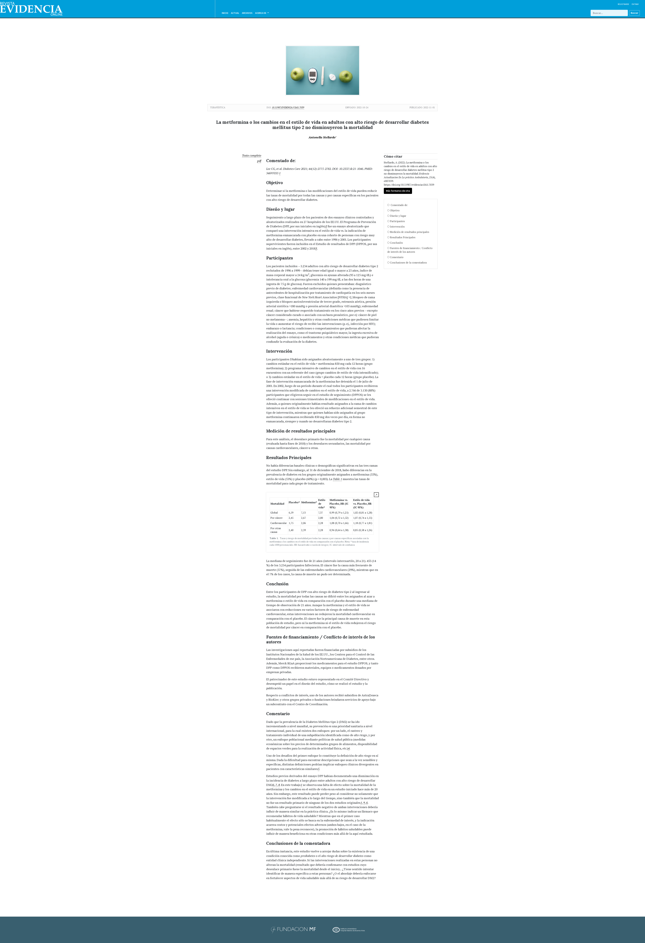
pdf (259, 161)
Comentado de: (399, 205)
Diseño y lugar (398, 215)
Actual (235, 12)
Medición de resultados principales (409, 232)
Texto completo (251, 155)
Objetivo (395, 210)
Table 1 (337, 479)
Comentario (396, 257)
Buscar (634, 12)
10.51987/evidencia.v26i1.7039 (288, 107)
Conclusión (396, 242)
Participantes (397, 221)
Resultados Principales (402, 237)
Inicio (225, 12)
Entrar (635, 4)
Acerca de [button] (261, 12)
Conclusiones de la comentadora (408, 262)
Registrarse (623, 4)
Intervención (397, 226)
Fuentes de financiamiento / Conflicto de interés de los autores (410, 250)
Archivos (247, 12)
